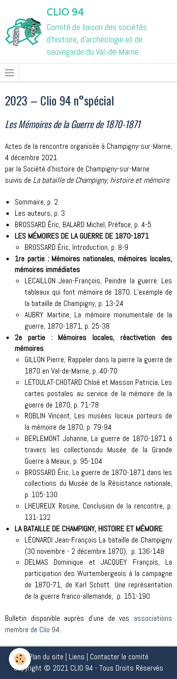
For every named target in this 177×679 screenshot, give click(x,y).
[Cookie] (20, 659)
